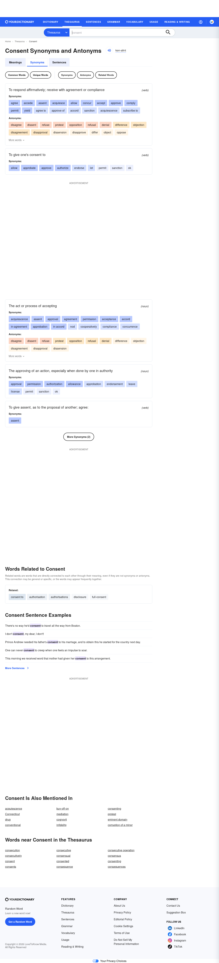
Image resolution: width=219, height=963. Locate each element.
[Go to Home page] (19, 21)
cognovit (61, 819)
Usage (65, 940)
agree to (41, 110)
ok (129, 168)
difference (121, 125)
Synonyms (37, 62)
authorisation (37, 597)
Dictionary (67, 905)
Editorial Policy (123, 919)
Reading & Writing (72, 946)
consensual (63, 856)
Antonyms (85, 75)
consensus (114, 856)
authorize (62, 168)
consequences (117, 867)
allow (74, 103)
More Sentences (14, 668)
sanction (89, 110)
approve (116, 103)
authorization (54, 384)
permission (89, 319)
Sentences (59, 62)
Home (8, 41)
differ (95, 132)
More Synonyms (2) (78, 437)
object (107, 132)
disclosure (80, 597)
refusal (92, 125)
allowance (74, 384)
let (91, 168)
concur (87, 103)
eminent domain (117, 819)
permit (14, 110)
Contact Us (173, 905)
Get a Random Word (20, 921)
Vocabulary (68, 933)
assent (42, 103)
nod (72, 326)
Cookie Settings (123, 926)
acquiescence (108, 110)
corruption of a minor (120, 825)
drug (8, 819)
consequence (64, 867)
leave (131, 384)
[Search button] (170, 32)
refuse (45, 125)
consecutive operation (121, 850)
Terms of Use (122, 933)
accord (74, 110)
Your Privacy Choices (113, 961)
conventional (13, 825)
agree (14, 103)
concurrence (130, 326)
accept (101, 103)
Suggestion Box (176, 912)
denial (105, 125)
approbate (29, 168)
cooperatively (89, 326)
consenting (114, 808)
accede (28, 103)
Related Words (106, 75)
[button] (201, 21)
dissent (31, 125)
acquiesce (58, 103)
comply (131, 103)
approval (53, 319)
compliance (110, 326)
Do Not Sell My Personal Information (126, 942)
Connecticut (12, 814)
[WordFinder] (212, 21)
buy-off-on (62, 808)
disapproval (40, 132)
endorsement (115, 384)
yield (27, 110)
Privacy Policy (122, 912)
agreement (70, 319)
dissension (60, 132)
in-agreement (19, 326)
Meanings (15, 62)
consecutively (13, 856)
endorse (79, 168)
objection (138, 125)
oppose (121, 132)
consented (62, 861)
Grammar (67, 926)
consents (10, 867)
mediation (62, 814)
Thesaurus (53, 32)
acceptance (109, 319)
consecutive (63, 850)
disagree (16, 125)
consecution (12, 850)
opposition (75, 125)
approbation (40, 326)
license (15, 391)
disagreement (19, 132)
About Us (119, 905)
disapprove (79, 132)
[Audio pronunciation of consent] (109, 50)
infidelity (61, 825)
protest (59, 125)
